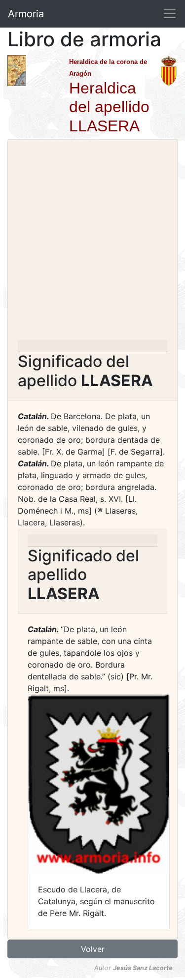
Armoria (26, 14)
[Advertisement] (92, 243)
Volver (93, 949)
